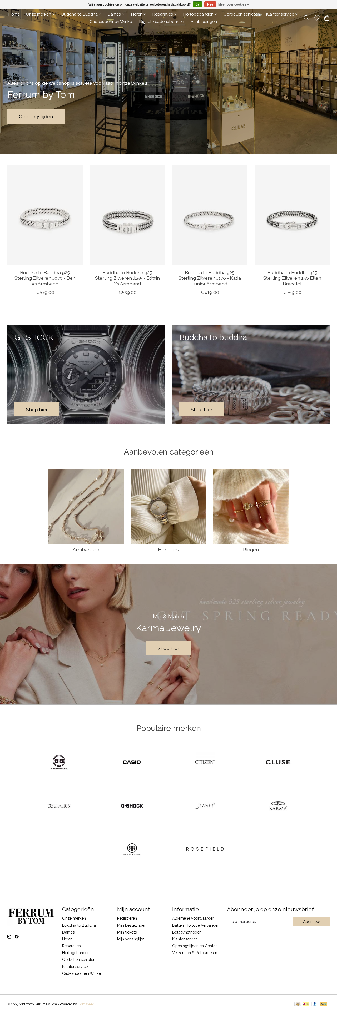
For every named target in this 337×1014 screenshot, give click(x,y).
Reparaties (71, 946)
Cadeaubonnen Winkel (111, 21)
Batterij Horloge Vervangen (196, 925)
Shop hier (168, 648)
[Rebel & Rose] (132, 850)
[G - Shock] (132, 806)
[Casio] (132, 763)
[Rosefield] (205, 850)
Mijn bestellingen (131, 925)
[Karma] (278, 806)
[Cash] (297, 1004)
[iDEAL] (306, 1004)
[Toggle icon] (306, 18)
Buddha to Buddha (79, 925)
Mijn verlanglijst (130, 939)
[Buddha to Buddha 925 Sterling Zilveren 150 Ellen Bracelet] (292, 215)
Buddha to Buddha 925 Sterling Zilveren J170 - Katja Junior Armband (210, 278)
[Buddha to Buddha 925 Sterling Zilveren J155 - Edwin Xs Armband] (127, 215)
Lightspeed (86, 1004)
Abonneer (311, 921)
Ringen (251, 549)
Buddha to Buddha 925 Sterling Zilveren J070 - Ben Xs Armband (44, 278)
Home (14, 14)
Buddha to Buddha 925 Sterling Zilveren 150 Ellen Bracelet (292, 278)
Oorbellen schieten (242, 14)
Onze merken (74, 918)
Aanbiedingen (204, 21)
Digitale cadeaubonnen (161, 21)
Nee (210, 4)
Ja (197, 4)
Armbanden (86, 549)
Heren (67, 939)
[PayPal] (314, 1004)
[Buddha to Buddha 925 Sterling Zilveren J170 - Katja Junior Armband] (209, 215)
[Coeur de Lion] (59, 806)
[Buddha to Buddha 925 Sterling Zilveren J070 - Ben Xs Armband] (45, 215)
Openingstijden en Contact (195, 946)
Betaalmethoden (186, 932)
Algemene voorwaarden (193, 918)
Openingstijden (36, 116)
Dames (68, 932)
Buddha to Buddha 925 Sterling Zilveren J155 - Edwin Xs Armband (127, 278)
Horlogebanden (76, 952)
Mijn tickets (127, 932)
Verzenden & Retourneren (194, 952)
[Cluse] (278, 763)
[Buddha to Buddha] (59, 763)
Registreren (127, 918)
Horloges (168, 549)
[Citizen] (205, 763)
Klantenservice (75, 966)
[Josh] (205, 806)
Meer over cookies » (233, 4)
